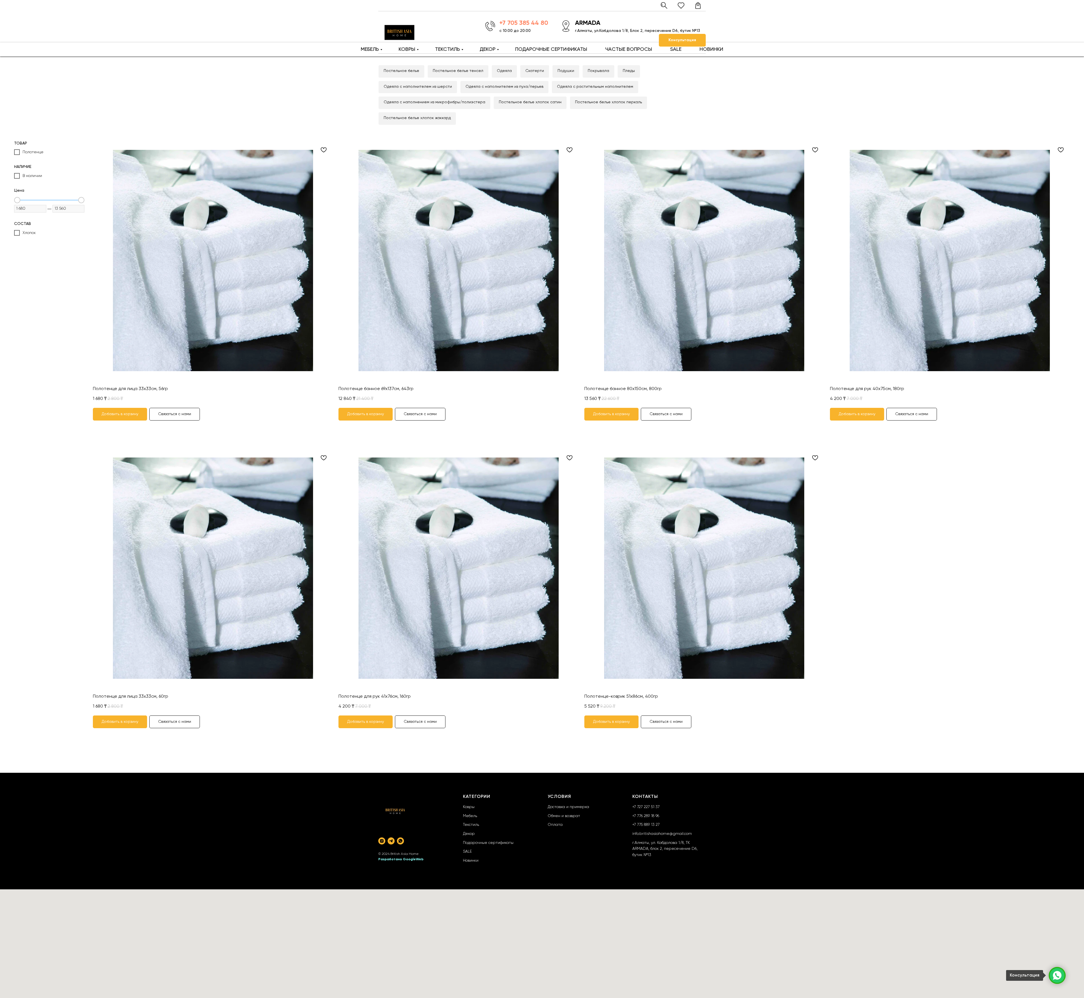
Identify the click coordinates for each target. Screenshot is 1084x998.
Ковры (469, 807)
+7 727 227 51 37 (646, 807)
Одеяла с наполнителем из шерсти (418, 87)
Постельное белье (401, 71)
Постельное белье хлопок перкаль (608, 102)
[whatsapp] (400, 840)
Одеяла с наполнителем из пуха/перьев (504, 87)
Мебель (470, 816)
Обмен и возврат (564, 816)
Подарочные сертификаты (488, 843)
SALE (675, 49)
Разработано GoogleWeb (400, 859)
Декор (469, 834)
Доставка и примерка (568, 807)
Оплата (555, 825)
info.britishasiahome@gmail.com (662, 834)
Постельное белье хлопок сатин (530, 102)
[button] (682, 40)
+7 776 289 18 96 (645, 816)
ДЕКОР (487, 49)
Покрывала (598, 71)
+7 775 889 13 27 (646, 825)
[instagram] (381, 840)
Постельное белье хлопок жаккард (417, 118)
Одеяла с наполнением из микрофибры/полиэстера (434, 102)
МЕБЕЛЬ (370, 49)
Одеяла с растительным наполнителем (595, 87)
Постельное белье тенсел (458, 71)
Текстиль (471, 825)
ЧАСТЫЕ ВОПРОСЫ (628, 49)
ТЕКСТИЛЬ (447, 49)
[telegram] (391, 840)
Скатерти (534, 71)
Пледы (629, 71)
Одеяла (504, 71)
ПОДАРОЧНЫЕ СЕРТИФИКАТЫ (551, 49)
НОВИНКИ (711, 49)
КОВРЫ (407, 49)
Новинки (470, 861)
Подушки (566, 71)
